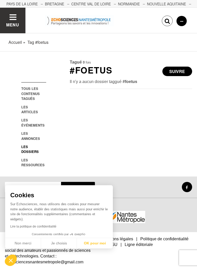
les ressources (33, 162)
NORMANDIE (129, 3)
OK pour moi (95, 243)
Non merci (23, 243)
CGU (112, 244)
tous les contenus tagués (30, 93)
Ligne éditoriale (139, 244)
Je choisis (59, 243)
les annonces (30, 136)
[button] (11, 260)
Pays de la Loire (22, 3)
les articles (29, 109)
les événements (33, 122)
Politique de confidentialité (164, 239)
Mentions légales (117, 239)
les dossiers (30, 149)
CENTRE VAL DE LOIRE (91, 3)
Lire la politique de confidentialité (33, 226)
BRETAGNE (54, 3)
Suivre (177, 71)
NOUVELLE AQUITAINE (166, 3)
